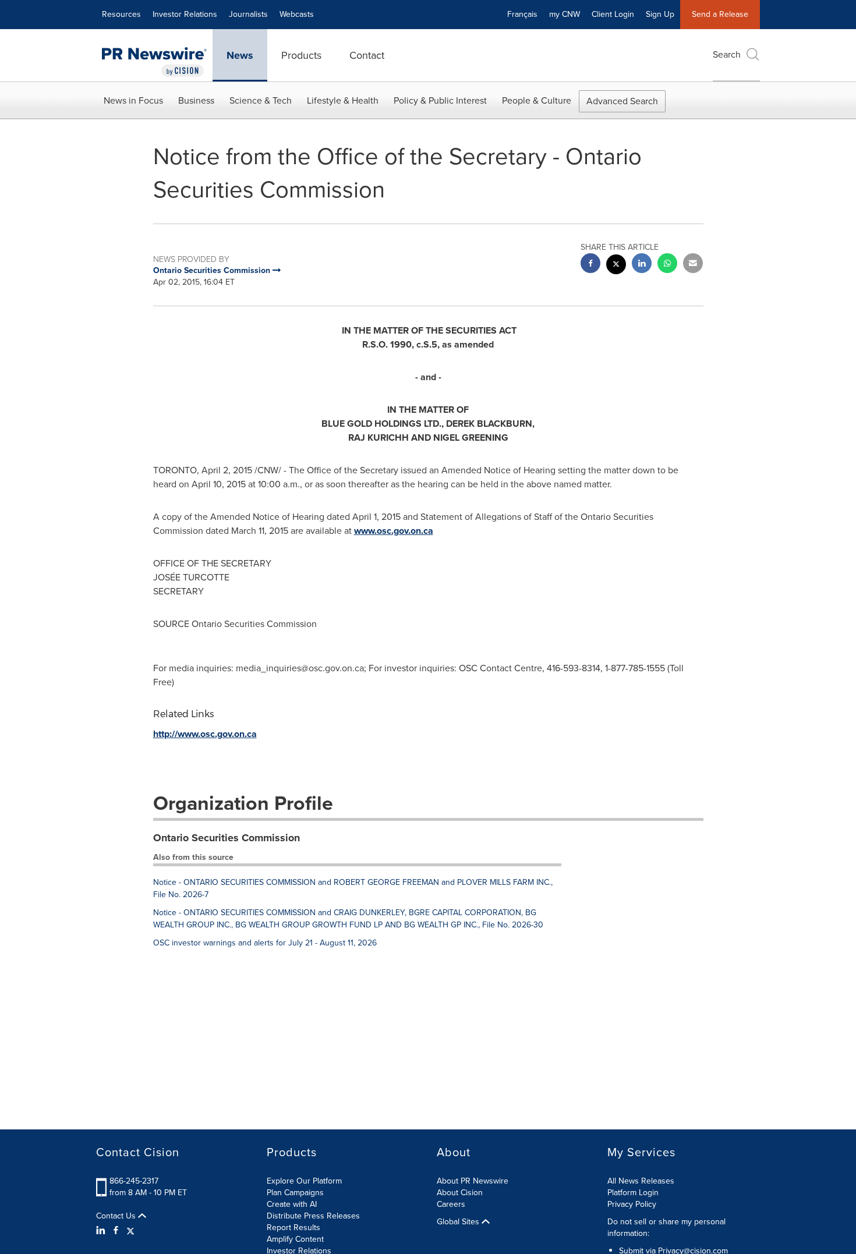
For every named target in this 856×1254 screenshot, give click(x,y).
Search (727, 54)
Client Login (613, 14)
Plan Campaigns (295, 1192)
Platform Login (633, 1192)
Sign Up (660, 14)
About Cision (460, 1192)
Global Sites (459, 1222)
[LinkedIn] (102, 1231)
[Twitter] (130, 1231)
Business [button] (196, 100)
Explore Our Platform (304, 1181)
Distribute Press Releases (313, 1216)
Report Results (293, 1227)
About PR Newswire (472, 1181)
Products (301, 55)
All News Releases (640, 1181)
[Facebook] (116, 1231)
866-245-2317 (133, 1181)
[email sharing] (693, 264)
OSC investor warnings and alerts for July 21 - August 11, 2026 (265, 943)
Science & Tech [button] (260, 100)
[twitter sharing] (616, 265)
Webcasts (297, 14)
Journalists (248, 14)
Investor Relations (185, 14)
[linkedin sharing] (642, 264)
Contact (366, 55)
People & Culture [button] (536, 100)
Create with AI (292, 1204)
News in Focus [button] (133, 100)
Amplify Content (295, 1239)
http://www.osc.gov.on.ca (205, 734)
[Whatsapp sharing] (667, 264)
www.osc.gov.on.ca (393, 530)
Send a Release (720, 14)
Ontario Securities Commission (226, 837)
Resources (121, 14)
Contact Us (117, 1216)
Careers (451, 1204)
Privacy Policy (631, 1204)
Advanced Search (622, 101)
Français (522, 14)
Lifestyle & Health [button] (343, 100)
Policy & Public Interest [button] (440, 100)
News (240, 55)
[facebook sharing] (590, 264)
